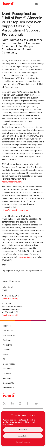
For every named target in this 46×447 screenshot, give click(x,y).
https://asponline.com (12, 182)
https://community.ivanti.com (15, 210)
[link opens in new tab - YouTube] (36, 404)
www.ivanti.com (25, 257)
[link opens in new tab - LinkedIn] (12, 404)
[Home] (8, 4)
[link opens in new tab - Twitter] (4, 404)
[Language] (36, 4)
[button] (42, 4)
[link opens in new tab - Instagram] (20, 404)
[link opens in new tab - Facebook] (28, 404)
